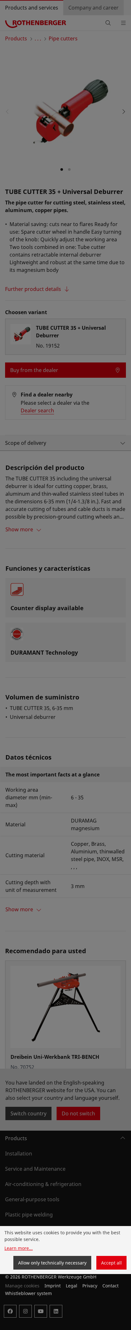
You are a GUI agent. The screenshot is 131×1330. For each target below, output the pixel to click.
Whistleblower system (28, 1293)
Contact (110, 1286)
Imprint (53, 1286)
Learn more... (18, 1248)
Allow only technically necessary (52, 1263)
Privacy (89, 1286)
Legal (71, 1286)
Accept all (111, 1263)
